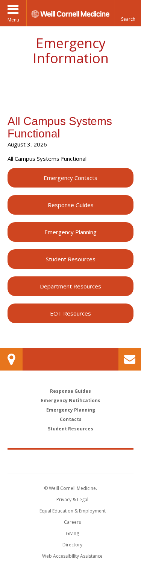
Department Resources (70, 286)
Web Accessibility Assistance (72, 556)
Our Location (11, 359)
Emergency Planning (70, 232)
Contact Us (129, 359)
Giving (72, 533)
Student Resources (71, 259)
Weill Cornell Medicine (71, 460)
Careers (72, 522)
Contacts (71, 419)
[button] (128, 13)
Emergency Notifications (70, 400)
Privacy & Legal (72, 499)
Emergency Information (71, 50)
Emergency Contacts (70, 177)
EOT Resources (70, 313)
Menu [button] (13, 20)
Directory (72, 544)
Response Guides (71, 205)
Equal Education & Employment (72, 511)
